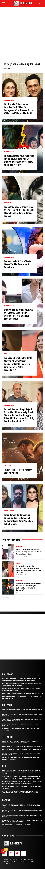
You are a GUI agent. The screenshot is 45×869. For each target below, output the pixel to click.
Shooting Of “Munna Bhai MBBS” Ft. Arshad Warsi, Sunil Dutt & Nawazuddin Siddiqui (22, 820)
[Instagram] (11, 853)
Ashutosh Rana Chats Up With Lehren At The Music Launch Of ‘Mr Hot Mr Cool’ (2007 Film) (20, 742)
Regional (8, 203)
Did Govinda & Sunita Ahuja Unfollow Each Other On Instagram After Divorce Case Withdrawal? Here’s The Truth (18, 108)
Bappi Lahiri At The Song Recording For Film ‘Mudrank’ (21, 749)
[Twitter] (23, 853)
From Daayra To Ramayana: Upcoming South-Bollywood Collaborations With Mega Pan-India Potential (18, 519)
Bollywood (9, 100)
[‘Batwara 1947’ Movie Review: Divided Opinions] (22, 457)
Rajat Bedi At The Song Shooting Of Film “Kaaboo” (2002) (22, 693)
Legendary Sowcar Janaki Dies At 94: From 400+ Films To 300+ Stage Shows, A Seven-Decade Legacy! (19, 211)
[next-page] (7, 598)
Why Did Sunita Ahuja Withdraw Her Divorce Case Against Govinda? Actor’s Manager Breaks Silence (18, 314)
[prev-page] (3, 598)
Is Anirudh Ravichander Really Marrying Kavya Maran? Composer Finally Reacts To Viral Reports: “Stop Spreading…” (18, 364)
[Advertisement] (22, 30)
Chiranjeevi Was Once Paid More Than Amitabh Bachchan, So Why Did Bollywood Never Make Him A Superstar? (19, 160)
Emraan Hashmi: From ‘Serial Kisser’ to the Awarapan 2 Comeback (17, 264)
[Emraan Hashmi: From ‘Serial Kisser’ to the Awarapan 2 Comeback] (22, 251)
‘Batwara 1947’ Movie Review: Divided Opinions (18, 471)
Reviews (7, 465)
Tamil (6, 354)
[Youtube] (17, 853)
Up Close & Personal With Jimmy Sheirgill (17, 825)
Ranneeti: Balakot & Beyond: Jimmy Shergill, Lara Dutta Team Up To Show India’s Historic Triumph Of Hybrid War (22, 805)
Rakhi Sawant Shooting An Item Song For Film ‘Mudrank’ (22, 746)
